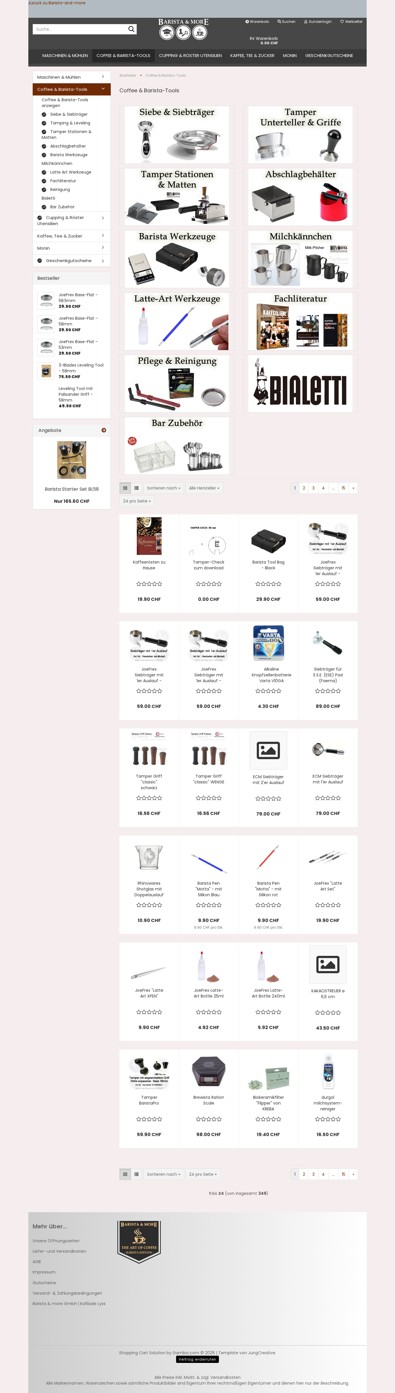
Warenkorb (259, 21)
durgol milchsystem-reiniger (328, 1103)
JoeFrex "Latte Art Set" (328, 886)
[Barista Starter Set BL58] (71, 460)
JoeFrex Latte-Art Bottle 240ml (268, 993)
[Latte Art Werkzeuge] (177, 321)
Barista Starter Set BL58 (72, 489)
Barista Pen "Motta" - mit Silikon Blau (208, 889)
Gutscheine (44, 1283)
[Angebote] (103, 430)
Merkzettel (353, 21)
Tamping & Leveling (69, 123)
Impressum (44, 1272)
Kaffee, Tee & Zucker (252, 55)
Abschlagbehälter (67, 146)
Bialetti (48, 198)
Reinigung (59, 189)
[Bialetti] (300, 384)
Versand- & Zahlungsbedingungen (67, 1293)
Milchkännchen (57, 163)
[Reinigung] (177, 384)
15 (343, 488)
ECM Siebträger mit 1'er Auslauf (328, 779)
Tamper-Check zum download (208, 565)
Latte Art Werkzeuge (70, 172)
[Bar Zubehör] (177, 446)
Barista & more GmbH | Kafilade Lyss (69, 1303)
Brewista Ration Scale (208, 1100)
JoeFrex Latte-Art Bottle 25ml (209, 993)
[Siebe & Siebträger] (177, 135)
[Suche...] (131, 29)
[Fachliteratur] (300, 321)
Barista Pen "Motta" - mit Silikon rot (268, 889)
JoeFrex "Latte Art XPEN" (149, 993)
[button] (125, 488)
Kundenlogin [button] (319, 21)
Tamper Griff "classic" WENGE (208, 779)
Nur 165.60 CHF (72, 501)
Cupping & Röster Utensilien (190, 55)
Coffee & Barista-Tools (123, 55)
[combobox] (163, 488)
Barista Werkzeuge (68, 155)
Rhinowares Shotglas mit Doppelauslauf (149, 889)
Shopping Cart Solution (142, 1353)
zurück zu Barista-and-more (57, 3)
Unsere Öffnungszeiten (56, 1241)
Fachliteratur (62, 181)
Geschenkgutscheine (329, 55)
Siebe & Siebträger (68, 114)
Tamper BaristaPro (149, 1100)
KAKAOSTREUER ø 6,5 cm (328, 994)
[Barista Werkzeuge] (177, 259)
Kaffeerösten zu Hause (149, 565)
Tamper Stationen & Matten (67, 134)
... (333, 488)
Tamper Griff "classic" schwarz (149, 782)
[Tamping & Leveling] (300, 135)
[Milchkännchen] (300, 259)
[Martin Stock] (183, 29)
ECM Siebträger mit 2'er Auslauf (268, 779)
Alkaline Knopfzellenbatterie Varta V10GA (271, 675)
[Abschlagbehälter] (300, 197)
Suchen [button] (288, 21)
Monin (290, 55)
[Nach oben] (379, 1384)
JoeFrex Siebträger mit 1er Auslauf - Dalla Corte (149, 675)
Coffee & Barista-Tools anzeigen (65, 102)
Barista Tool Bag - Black (268, 565)
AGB (37, 1262)
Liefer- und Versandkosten (59, 1251)
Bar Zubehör (62, 207)
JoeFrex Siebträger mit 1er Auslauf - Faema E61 (208, 675)
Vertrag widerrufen (197, 1359)
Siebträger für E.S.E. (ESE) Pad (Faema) (328, 675)
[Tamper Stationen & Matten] (177, 197)
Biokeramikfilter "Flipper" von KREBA (268, 1103)
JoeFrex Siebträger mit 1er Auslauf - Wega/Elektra (327, 568)
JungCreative (261, 1353)
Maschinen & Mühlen (65, 55)
